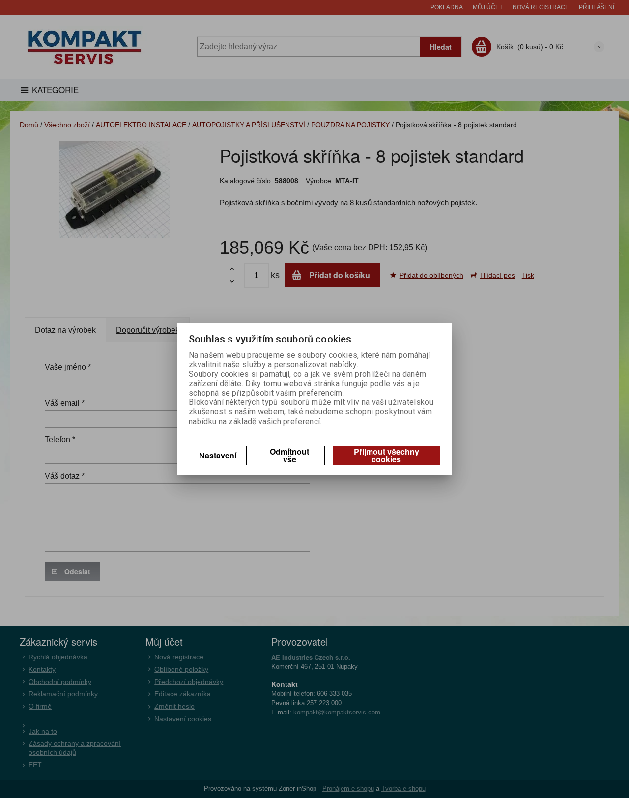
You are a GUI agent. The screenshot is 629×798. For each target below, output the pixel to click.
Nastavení (217, 455)
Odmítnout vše (289, 455)
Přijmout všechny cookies (386, 455)
